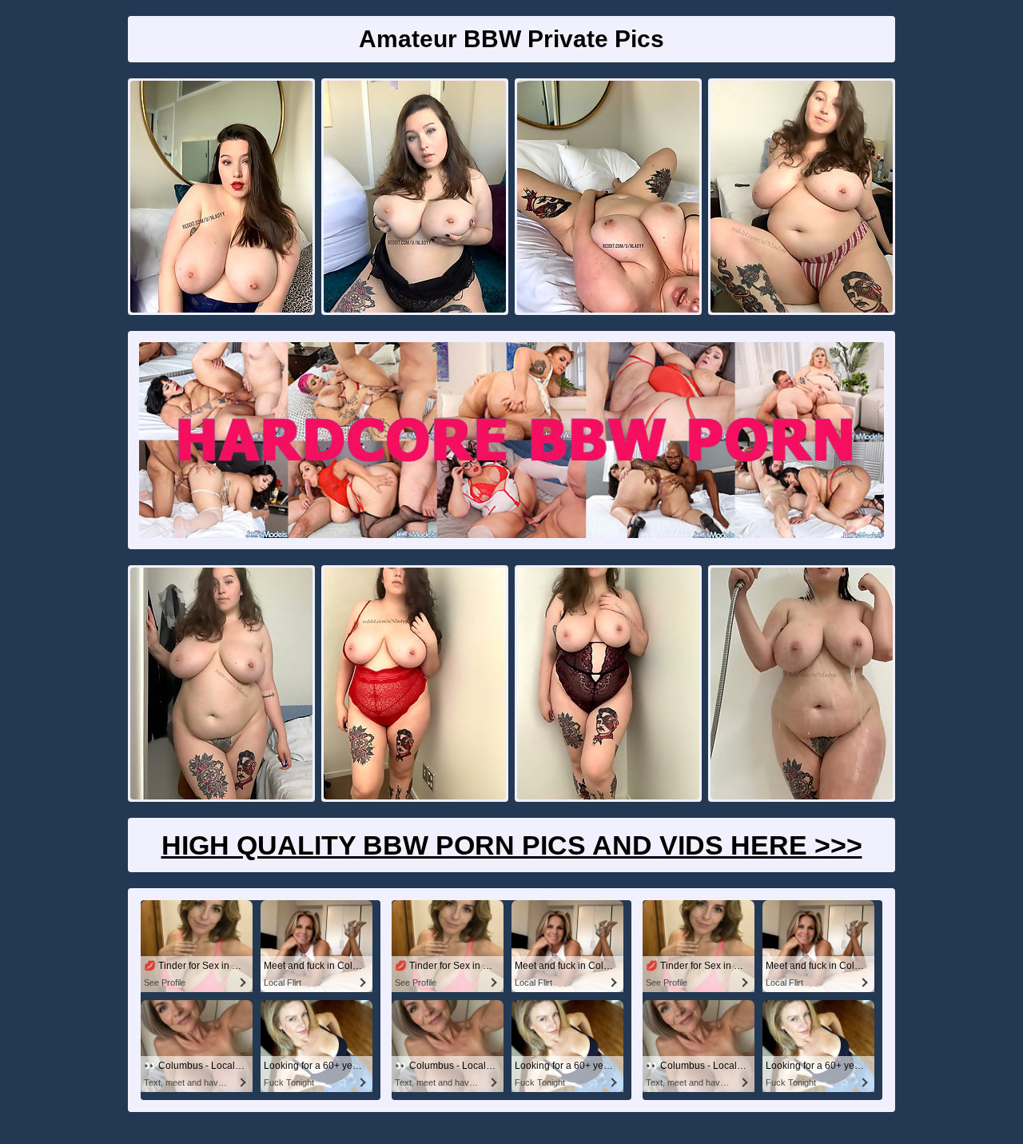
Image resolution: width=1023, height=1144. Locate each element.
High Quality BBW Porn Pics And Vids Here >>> (511, 845)
